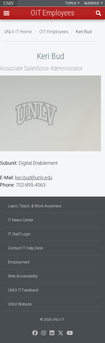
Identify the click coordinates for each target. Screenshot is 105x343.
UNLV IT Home (18, 31)
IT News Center (20, 220)
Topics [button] (71, 3)
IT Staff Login (19, 234)
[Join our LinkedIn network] (52, 334)
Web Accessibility (23, 276)
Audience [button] (92, 3)
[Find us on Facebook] (35, 334)
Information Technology (9, 3)
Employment (19, 262)
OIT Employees (53, 31)
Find (98, 13)
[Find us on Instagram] (43, 334)
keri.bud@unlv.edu (33, 177)
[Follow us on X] (61, 334)
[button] (6, 13)
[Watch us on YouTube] (69, 334)
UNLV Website (20, 304)
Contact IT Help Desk (25, 248)
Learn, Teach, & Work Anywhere (34, 206)
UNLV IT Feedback (23, 290)
